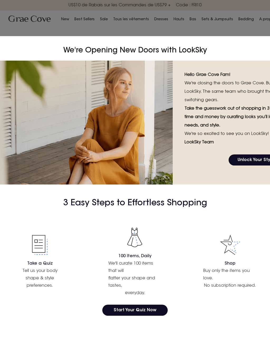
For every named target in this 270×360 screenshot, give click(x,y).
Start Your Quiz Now (135, 310)
